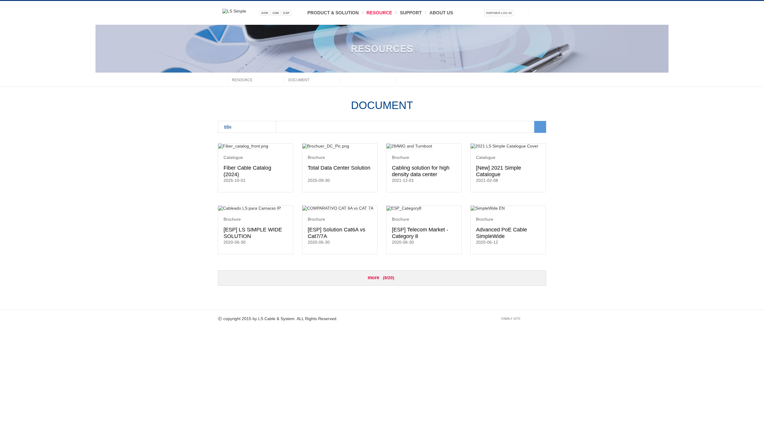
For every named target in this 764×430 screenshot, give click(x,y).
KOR (264, 13)
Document (298, 80)
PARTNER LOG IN (499, 13)
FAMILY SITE (510, 318)
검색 (521, 12)
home (223, 79)
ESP (286, 13)
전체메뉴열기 (538, 12)
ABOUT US (441, 12)
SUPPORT (411, 12)
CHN (275, 13)
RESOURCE (379, 12)
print (529, 79)
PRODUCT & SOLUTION (333, 12)
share (541, 79)
